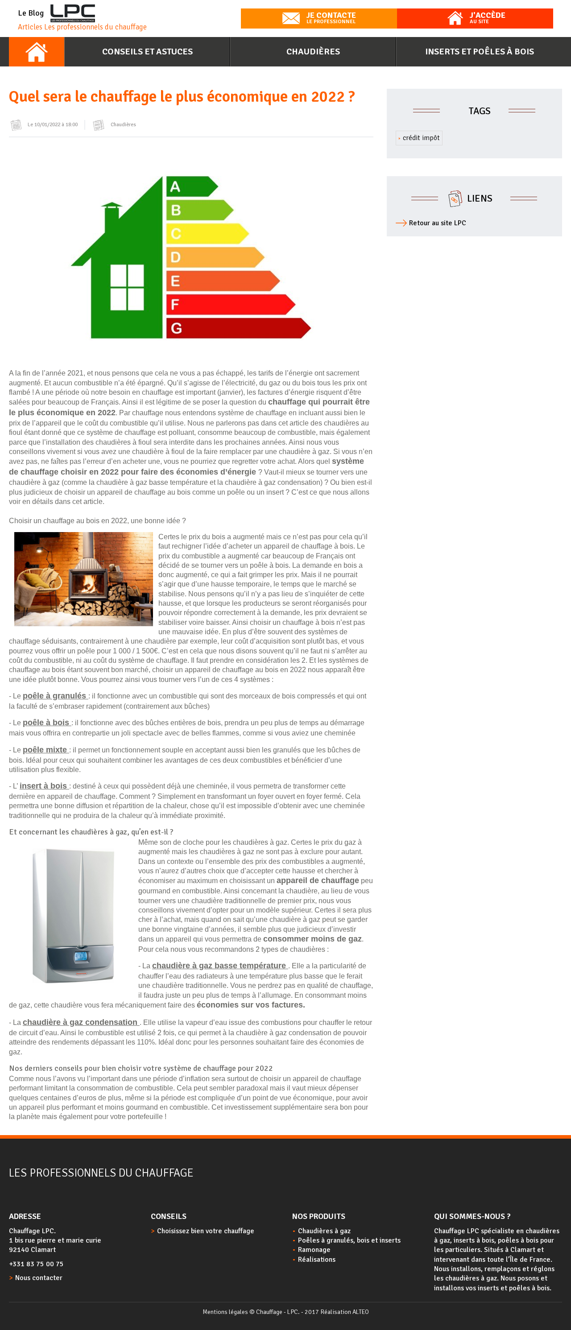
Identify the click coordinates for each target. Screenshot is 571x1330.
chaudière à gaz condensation (81, 1022)
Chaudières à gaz (324, 1231)
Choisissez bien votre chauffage (205, 1231)
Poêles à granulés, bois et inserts (349, 1240)
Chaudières (313, 51)
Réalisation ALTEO (344, 1312)
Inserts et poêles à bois (479, 51)
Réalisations (316, 1259)
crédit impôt (421, 137)
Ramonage (314, 1249)
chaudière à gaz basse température (220, 965)
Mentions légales (225, 1312)
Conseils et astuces (147, 51)
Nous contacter (38, 1277)
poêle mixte (46, 749)
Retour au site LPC (437, 223)
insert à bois (44, 785)
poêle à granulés (55, 695)
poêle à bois (47, 722)
